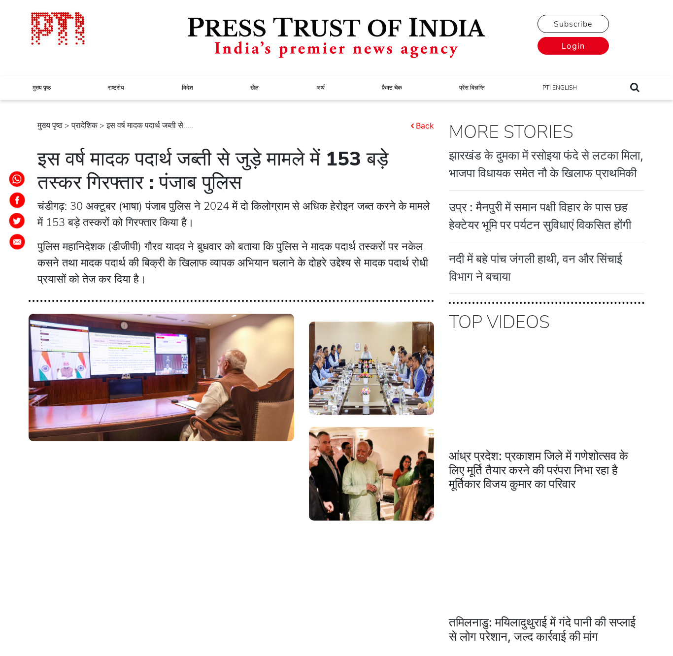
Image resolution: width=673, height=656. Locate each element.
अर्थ (320, 88)
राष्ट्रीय (116, 88)
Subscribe (573, 24)
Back (425, 126)
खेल (254, 88)
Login (573, 46)
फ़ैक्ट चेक (392, 88)
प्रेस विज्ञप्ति (472, 88)
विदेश (187, 88)
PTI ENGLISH (559, 88)
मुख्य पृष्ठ (42, 88)
